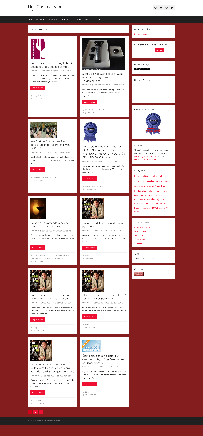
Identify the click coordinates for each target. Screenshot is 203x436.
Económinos (60, 256)
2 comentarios (90, 258)
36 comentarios (39, 180)
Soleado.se (138, 235)
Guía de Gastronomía (153, 195)
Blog (35, 96)
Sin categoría (146, 208)
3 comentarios (38, 99)
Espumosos (70, 256)
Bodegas (36, 177)
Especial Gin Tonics (36, 19)
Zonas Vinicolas (145, 212)
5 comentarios (90, 189)
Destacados (42, 96)
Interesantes (35, 258)
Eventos (48, 177)
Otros (49, 96)
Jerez (148, 199)
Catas (43, 177)
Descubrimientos (139, 182)
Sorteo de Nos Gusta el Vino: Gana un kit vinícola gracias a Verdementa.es (102, 77)
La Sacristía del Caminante (145, 227)
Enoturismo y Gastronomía (60, 19)
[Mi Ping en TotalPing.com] (139, 275)
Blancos (36, 256)
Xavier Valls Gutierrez (64, 71)
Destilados (167, 182)
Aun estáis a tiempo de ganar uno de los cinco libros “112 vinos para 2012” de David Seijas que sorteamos (52, 368)
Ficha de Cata (143, 191)
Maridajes (156, 199)
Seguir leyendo (37, 88)
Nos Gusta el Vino (45, 6)
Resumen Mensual (156, 203)
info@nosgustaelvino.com (145, 156)
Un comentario (38, 330)
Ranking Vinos (83, 19)
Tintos (54, 258)
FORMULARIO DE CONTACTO (146, 160)
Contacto (98, 19)
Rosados (48, 258)
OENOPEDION (140, 231)
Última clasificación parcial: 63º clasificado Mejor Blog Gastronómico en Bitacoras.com (104, 359)
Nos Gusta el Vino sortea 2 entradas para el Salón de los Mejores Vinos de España (51, 145)
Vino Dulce (61, 258)
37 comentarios (90, 113)
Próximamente (140, 203)
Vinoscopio (138, 243)
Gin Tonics (157, 192)
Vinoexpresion (140, 239)
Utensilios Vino (108, 110)
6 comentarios (38, 261)
